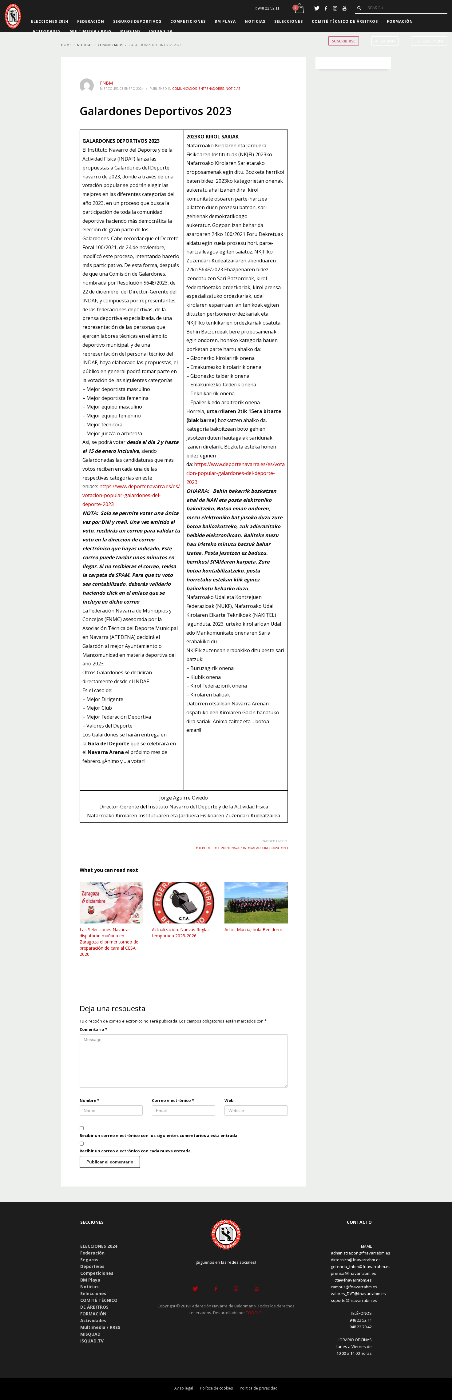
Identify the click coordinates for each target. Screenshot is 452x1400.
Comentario (93, 1029)
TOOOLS (254, 1312)
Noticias (233, 88)
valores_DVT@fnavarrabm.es (358, 1293)
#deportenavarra (230, 848)
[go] (359, 8)
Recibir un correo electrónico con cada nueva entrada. (136, 1151)
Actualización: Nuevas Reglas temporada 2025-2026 (181, 933)
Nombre (89, 1100)
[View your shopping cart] (299, 8)
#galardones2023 (263, 848)
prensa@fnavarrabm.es (353, 1273)
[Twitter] (316, 8)
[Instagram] (335, 8)
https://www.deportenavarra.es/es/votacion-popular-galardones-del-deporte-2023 (131, 495)
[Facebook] (326, 8)
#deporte (204, 848)
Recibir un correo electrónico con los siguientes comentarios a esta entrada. (159, 1135)
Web (229, 1100)
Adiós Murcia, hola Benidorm (253, 929)
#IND (284, 848)
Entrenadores (211, 88)
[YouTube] (344, 8)
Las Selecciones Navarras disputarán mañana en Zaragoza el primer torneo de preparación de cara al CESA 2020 (109, 942)
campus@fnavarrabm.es (354, 1287)
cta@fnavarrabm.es (353, 1280)
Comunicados (184, 88)
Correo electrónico (173, 1100)
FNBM (106, 83)
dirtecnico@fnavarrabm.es (356, 1259)
